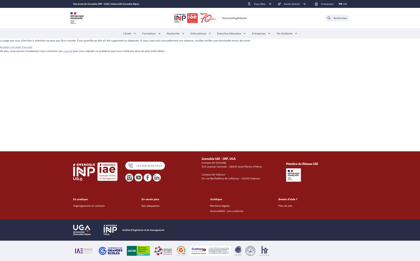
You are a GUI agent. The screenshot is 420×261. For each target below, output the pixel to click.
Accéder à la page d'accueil (16, 47)
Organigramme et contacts (89, 205)
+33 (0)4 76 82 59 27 (149, 165)
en (345, 4)
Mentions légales (220, 205)
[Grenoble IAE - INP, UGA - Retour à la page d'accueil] (196, 18)
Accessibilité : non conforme (226, 211)
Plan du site (285, 205)
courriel (67, 51)
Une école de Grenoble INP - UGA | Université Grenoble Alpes (106, 3)
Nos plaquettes (151, 205)
